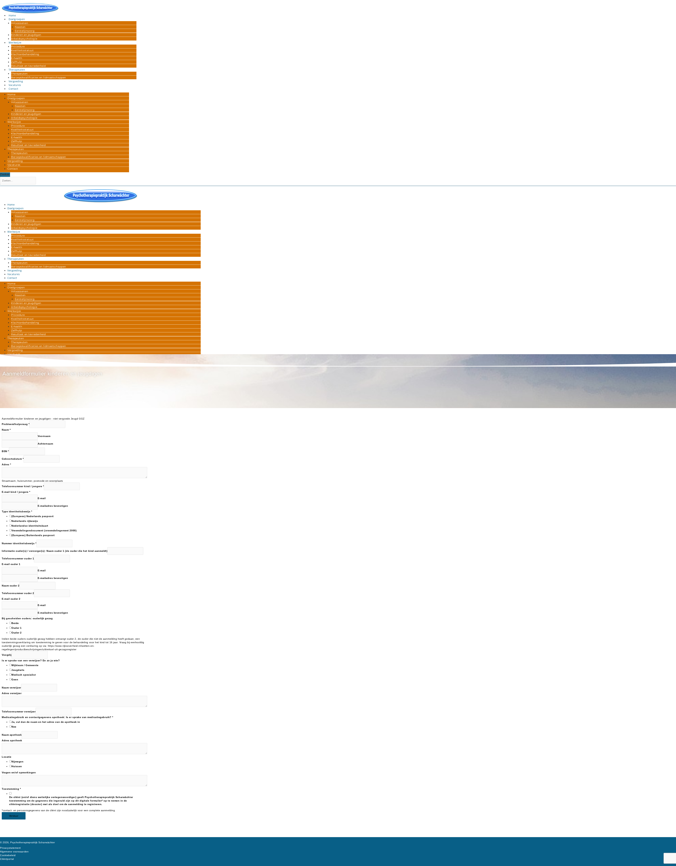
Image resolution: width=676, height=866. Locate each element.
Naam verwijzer (11, 687)
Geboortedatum (13, 458)
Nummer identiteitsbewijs (19, 543)
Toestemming (11, 788)
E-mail (42, 498)
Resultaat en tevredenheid (28, 65)
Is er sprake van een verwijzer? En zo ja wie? (31, 660)
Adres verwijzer (11, 693)
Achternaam (45, 443)
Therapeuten (17, 69)
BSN (5, 451)
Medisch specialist (23, 674)
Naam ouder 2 (11, 585)
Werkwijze (15, 42)
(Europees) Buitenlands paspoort (33, 535)
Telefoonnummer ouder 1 (18, 558)
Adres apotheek (12, 740)
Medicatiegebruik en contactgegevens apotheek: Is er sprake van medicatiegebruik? (57, 717)
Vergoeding (16, 81)
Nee (13, 726)
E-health (16, 58)
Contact (13, 88)
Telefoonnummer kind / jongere (23, 486)
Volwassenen (19, 23)
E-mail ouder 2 (11, 598)
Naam (6, 429)
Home (12, 15)
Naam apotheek (12, 734)
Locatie (6, 756)
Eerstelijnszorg (25, 30)
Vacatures (15, 85)
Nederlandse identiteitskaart (29, 525)
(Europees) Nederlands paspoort (32, 516)
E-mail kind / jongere (16, 492)
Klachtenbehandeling (25, 54)
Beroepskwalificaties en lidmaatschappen (38, 77)
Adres (6, 464)
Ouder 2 (16, 632)
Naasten (20, 27)
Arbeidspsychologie (24, 38)
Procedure (18, 46)
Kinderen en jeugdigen (26, 34)
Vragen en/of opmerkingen (19, 772)
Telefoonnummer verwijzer (19, 711)
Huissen (16, 766)
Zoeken (5, 174)
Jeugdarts (17, 670)
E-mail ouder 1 (11, 564)
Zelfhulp (16, 62)
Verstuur (13, 815)
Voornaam (44, 436)
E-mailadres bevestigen (53, 505)
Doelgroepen (17, 19)
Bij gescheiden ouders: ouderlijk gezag (27, 618)
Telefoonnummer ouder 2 (18, 593)
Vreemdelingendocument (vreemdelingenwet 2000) (44, 530)
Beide (15, 623)
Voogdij (7, 654)
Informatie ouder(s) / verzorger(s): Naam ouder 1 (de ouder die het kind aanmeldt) (54, 551)
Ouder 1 (16, 627)
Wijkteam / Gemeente (25, 665)
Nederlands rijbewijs (24, 521)
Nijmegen (17, 761)
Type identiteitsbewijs (17, 511)
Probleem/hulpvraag (15, 424)
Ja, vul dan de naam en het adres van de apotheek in (45, 722)
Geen (14, 679)
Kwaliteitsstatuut (22, 50)
